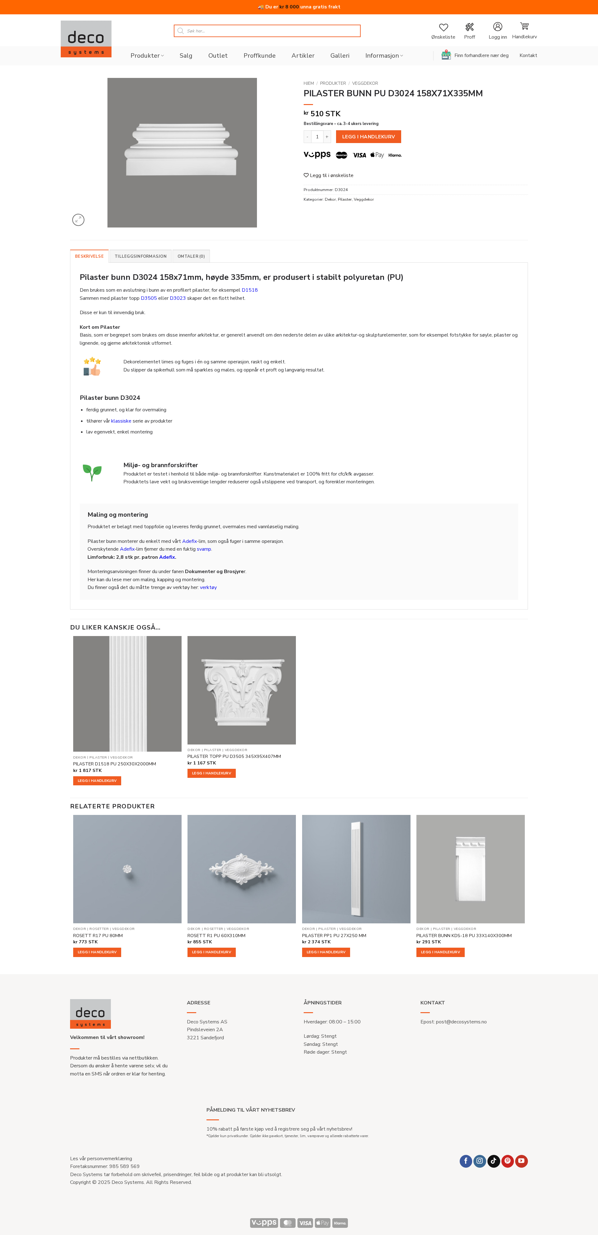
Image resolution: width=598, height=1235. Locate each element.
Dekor (330, 199)
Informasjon (382, 55)
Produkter (145, 55)
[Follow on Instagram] (479, 1161)
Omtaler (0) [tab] (191, 256)
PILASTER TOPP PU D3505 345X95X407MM (234, 756)
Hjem (309, 83)
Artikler (303, 55)
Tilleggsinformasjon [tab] (141, 256)
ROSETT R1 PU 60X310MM (216, 936)
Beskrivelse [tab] (89, 256)
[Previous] (73, 894)
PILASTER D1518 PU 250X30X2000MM (114, 764)
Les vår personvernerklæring (101, 1158)
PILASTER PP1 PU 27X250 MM (334, 936)
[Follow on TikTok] (493, 1161)
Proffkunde (260, 55)
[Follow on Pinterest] (507, 1161)
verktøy (208, 587)
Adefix (189, 541)
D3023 (178, 298)
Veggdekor (365, 83)
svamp (204, 549)
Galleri (339, 55)
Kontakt (528, 55)
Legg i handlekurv (368, 136)
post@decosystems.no (461, 1021)
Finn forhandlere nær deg (481, 55)
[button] (497, 31)
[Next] (524, 894)
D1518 (250, 290)
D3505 (149, 298)
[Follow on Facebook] (466, 1161)
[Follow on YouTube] (521, 1161)
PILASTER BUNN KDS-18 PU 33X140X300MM (464, 936)
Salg (186, 55)
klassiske (121, 421)
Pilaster (345, 199)
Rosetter (99, 929)
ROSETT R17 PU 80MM (98, 936)
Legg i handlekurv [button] (97, 780)
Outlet (218, 55)
